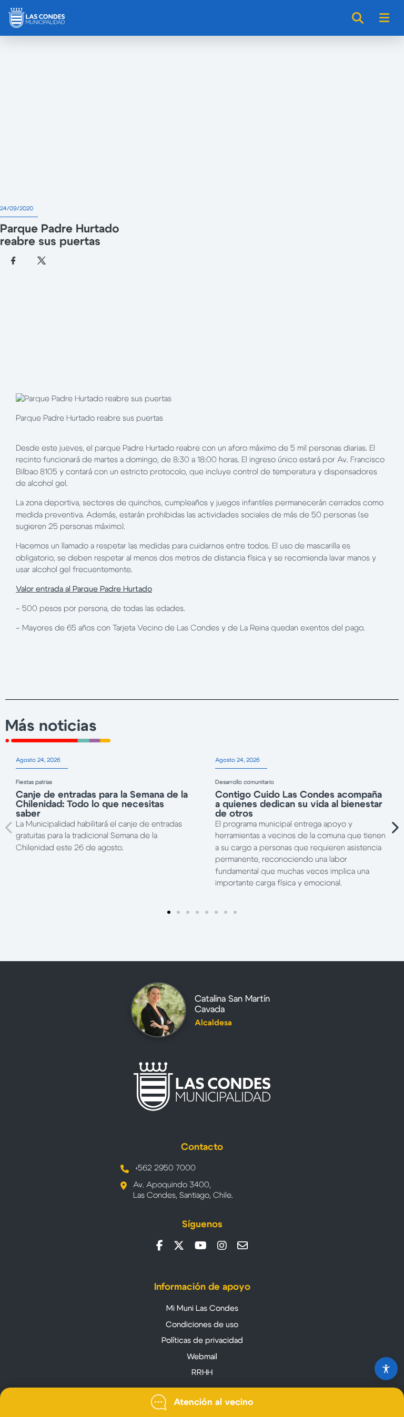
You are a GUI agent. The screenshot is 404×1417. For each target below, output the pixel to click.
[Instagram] (222, 1245)
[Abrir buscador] (358, 18)
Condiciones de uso (202, 1325)
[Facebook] (159, 1245)
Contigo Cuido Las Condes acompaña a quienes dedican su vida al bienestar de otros (298, 804)
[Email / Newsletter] (242, 1245)
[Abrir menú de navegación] (385, 18)
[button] (9, 827)
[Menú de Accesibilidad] (386, 1368)
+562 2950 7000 (165, 1168)
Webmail (202, 1357)
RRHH (202, 1373)
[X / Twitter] (179, 1245)
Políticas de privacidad (202, 1340)
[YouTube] (201, 1245)
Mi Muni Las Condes (202, 1308)
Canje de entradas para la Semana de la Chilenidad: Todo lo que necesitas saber (102, 804)
